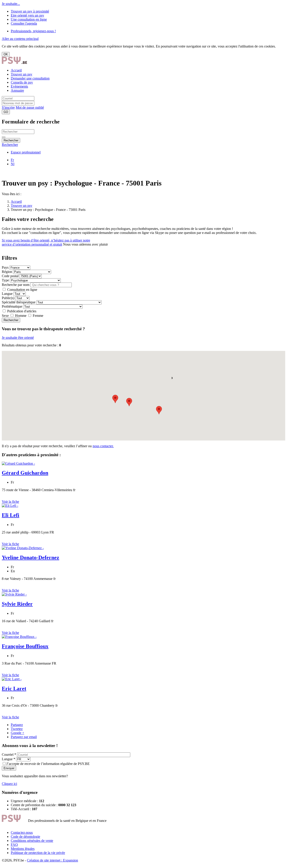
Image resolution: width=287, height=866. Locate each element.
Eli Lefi (10, 515)
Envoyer (9, 768)
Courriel (9, 754)
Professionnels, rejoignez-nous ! (33, 31)
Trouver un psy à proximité (30, 11)
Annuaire (17, 90)
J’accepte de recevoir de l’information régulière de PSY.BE (48, 764)
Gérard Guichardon (25, 473)
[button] (129, 402)
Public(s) (8, 298)
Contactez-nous (22, 832)
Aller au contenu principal (20, 39)
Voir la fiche (10, 501)
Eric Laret (14, 688)
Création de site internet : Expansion (52, 860)
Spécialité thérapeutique (19, 302)
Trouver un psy (21, 74)
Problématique (12, 306)
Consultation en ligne (21, 290)
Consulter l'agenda (24, 23)
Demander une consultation (30, 78)
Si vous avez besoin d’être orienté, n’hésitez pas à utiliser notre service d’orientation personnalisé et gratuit (46, 242)
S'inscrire (8, 107)
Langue (7, 294)
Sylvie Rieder (17, 604)
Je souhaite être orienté (18, 337)
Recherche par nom (15, 285)
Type (5, 280)
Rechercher (11, 140)
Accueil (16, 70)
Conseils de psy (22, 82)
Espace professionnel (26, 152)
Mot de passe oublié (30, 107)
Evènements (19, 86)
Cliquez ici (9, 784)
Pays (5, 267)
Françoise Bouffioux (25, 646)
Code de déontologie (25, 836)
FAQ (14, 845)
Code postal (10, 276)
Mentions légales (23, 849)
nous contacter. (103, 446)
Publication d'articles (21, 311)
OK (6, 54)
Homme (20, 315)
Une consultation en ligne (29, 19)
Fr (12, 160)
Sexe (5, 315)
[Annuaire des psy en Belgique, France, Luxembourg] (14, 63)
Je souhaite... (11, 4)
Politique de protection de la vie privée (38, 853)
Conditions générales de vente (32, 840)
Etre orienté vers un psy (27, 15)
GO (6, 112)
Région (7, 272)
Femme (37, 315)
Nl (12, 164)
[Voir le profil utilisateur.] (18, 463)
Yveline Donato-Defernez (30, 557)
